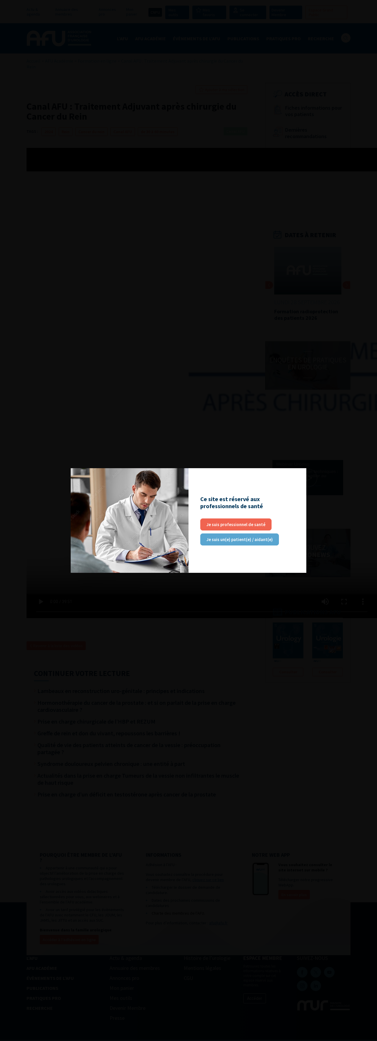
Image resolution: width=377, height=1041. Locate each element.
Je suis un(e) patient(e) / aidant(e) (239, 539)
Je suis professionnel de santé (235, 524)
